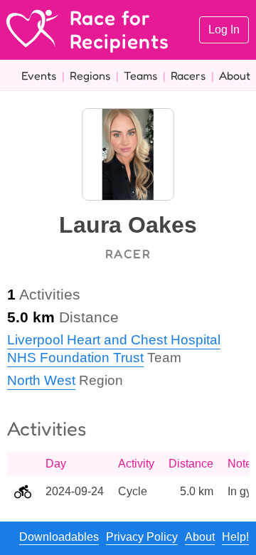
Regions (90, 75)
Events (38, 75)
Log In (224, 29)
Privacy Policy (142, 537)
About (234, 75)
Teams (140, 75)
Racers (188, 75)
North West (41, 380)
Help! (235, 537)
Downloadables (59, 537)
